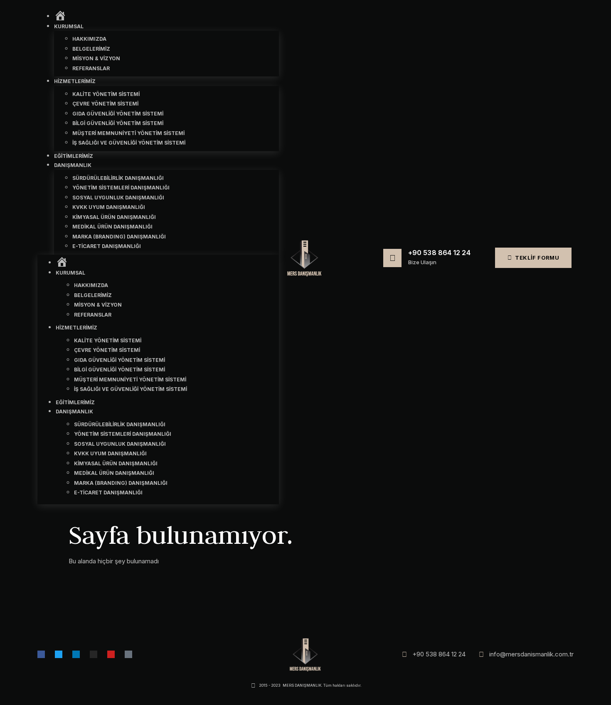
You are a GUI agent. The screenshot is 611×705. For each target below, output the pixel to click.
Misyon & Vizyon (96, 58)
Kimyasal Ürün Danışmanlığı (114, 217)
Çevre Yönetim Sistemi (105, 104)
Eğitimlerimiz (73, 156)
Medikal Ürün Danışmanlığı (112, 227)
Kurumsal (69, 26)
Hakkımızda (89, 39)
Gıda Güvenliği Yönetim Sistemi (117, 114)
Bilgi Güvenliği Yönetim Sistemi (117, 123)
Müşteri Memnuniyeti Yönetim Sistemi (128, 133)
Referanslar (91, 68)
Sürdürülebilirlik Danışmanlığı (118, 178)
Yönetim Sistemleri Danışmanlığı (121, 187)
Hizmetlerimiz (75, 81)
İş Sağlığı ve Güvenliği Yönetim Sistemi (128, 143)
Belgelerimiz (91, 49)
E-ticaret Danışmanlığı (106, 246)
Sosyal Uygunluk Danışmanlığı (118, 197)
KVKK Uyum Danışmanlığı (108, 207)
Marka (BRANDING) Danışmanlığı (119, 236)
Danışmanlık (72, 165)
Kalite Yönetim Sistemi (106, 94)
